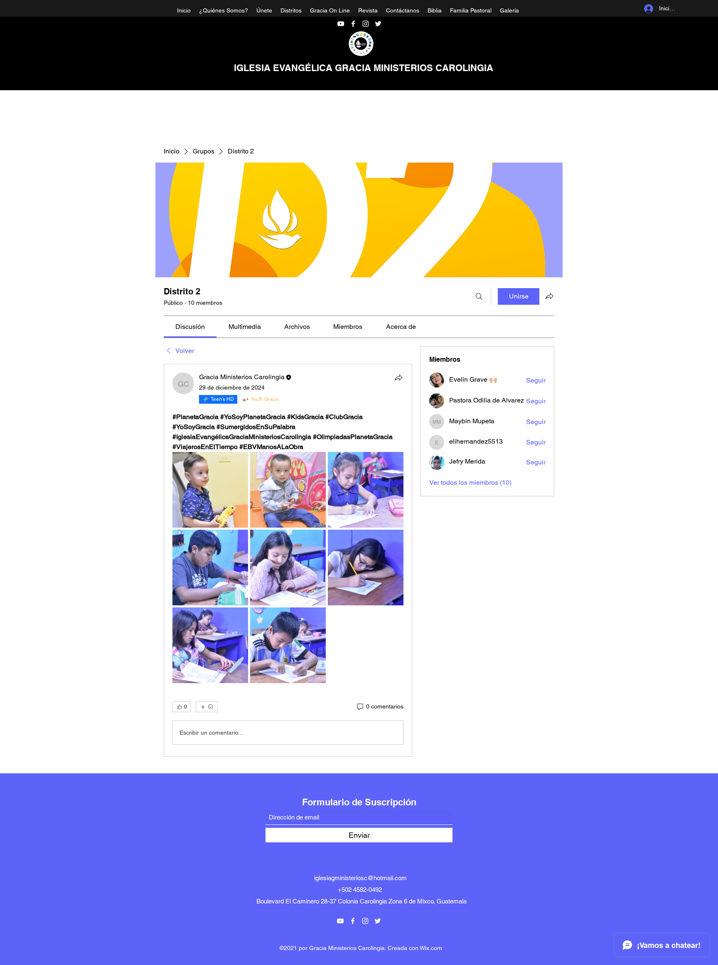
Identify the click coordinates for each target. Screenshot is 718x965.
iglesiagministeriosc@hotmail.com (360, 877)
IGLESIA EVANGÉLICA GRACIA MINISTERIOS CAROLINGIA (363, 67)
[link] (190, 327)
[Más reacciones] (207, 706)
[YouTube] (341, 24)
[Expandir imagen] (210, 490)
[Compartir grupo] (549, 296)
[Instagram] (365, 24)
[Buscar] (479, 296)
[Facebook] (353, 24)
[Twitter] (378, 24)
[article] (288, 560)
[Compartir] (398, 378)
